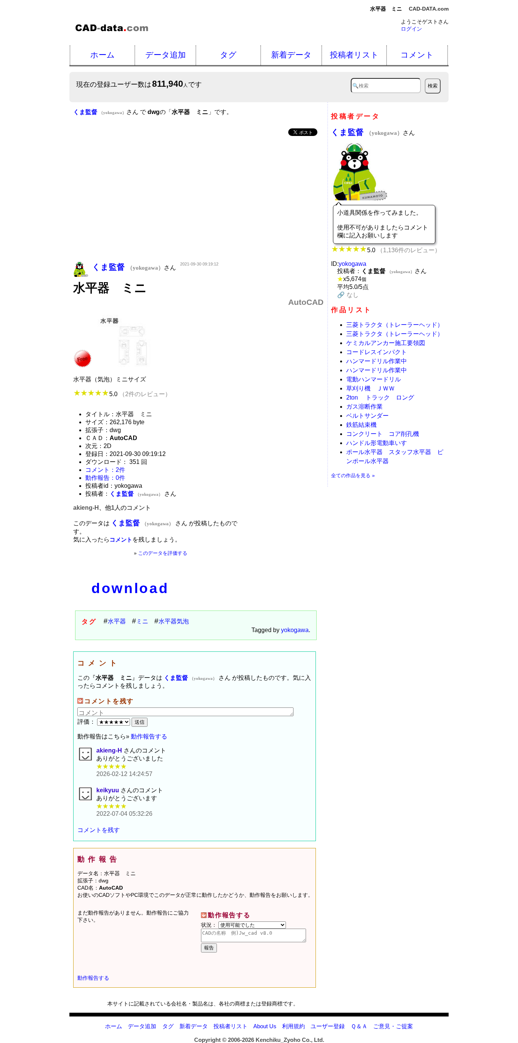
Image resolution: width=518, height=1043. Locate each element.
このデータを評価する (162, 553)
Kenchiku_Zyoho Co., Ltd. (290, 1040)
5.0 (140, 394)
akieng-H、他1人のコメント (112, 507)
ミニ (142, 621)
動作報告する (149, 736)
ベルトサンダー (367, 415)
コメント (417, 54)
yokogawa (295, 630)
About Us (264, 1026)
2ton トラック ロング (380, 397)
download (130, 588)
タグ (228, 54)
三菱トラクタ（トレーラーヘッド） (394, 325)
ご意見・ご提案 (393, 1026)
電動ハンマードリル (373, 379)
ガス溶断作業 (364, 406)
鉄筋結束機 (361, 425)
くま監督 (367, 132)
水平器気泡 (174, 621)
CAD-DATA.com (429, 9)
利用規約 (293, 1026)
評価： (87, 721)
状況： (209, 925)
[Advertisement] (198, 200)
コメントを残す (98, 830)
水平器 (117, 621)
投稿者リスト (354, 54)
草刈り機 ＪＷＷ (370, 388)
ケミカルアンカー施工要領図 (385, 343)
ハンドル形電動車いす (376, 443)
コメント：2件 (105, 470)
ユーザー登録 (328, 1026)
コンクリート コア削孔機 (382, 434)
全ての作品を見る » (353, 475)
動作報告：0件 (105, 478)
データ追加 (165, 54)
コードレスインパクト (376, 352)
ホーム (102, 54)
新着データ (291, 54)
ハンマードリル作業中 (376, 361)
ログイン (411, 29)
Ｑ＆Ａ (359, 1026)
